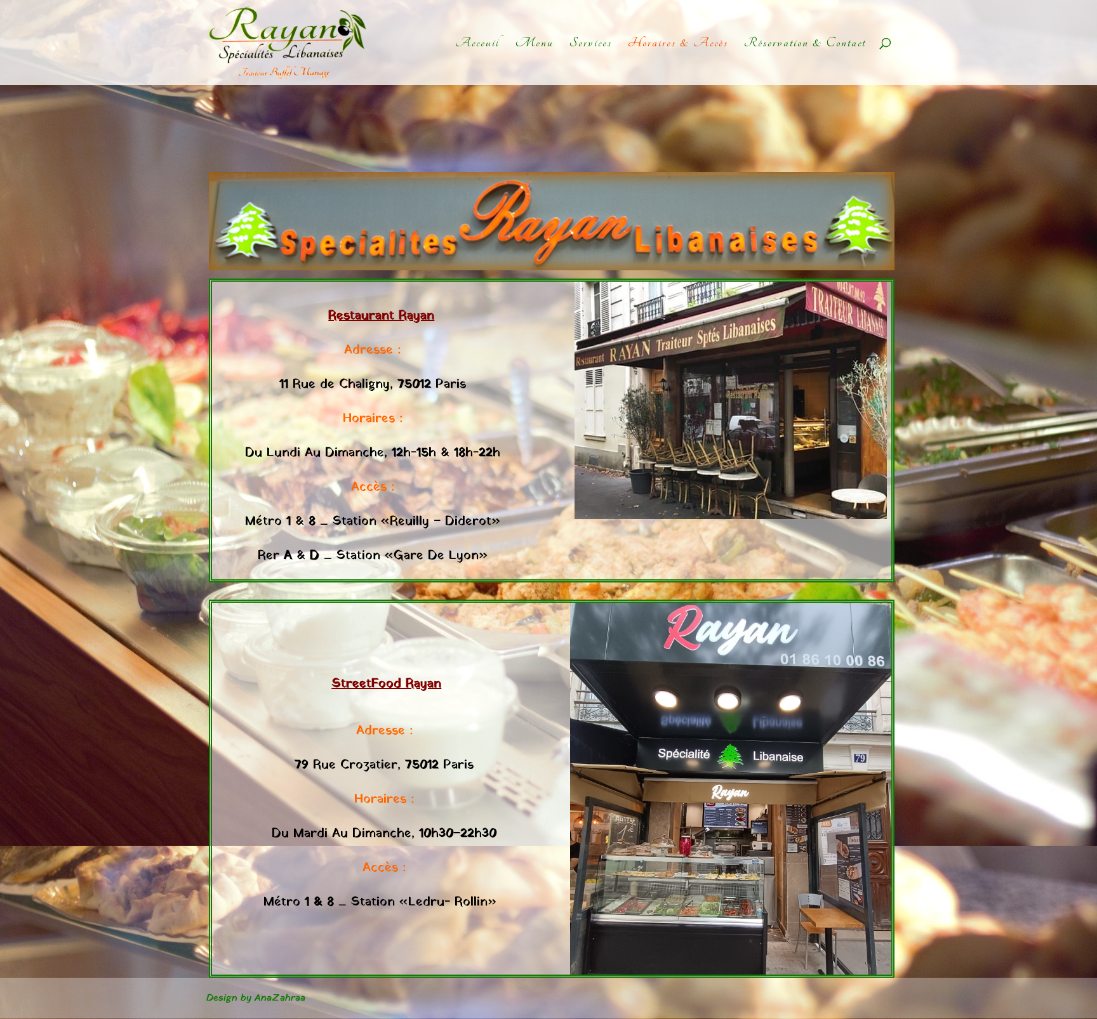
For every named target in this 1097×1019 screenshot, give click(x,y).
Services (590, 44)
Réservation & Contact (805, 44)
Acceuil (477, 44)
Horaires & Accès (678, 44)
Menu (534, 44)
